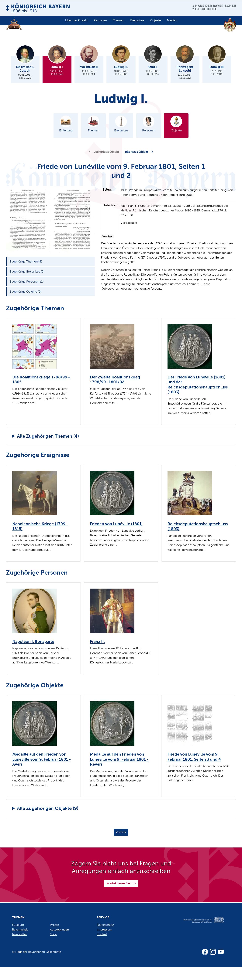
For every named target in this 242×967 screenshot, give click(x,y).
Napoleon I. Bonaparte (33, 641)
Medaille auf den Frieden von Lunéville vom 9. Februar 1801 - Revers (119, 759)
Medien (172, 20)
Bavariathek (20, 929)
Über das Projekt (76, 20)
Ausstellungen (59, 929)
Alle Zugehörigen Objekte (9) (47, 808)
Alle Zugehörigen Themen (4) (48, 436)
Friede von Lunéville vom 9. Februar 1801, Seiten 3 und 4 (194, 757)
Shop (53, 934)
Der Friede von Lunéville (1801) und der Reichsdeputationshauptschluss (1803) (198, 385)
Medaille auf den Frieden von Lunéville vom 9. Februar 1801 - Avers (41, 759)
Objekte (155, 20)
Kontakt (102, 934)
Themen (118, 20)
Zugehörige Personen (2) (27, 281)
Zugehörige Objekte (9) (26, 291)
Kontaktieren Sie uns (121, 883)
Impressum (104, 929)
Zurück (121, 832)
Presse (54, 924)
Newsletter (19, 934)
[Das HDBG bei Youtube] (221, 952)
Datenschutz (105, 924)
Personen (100, 20)
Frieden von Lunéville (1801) (116, 523)
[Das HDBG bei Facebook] (205, 952)
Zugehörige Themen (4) (26, 261)
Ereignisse (137, 20)
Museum (18, 924)
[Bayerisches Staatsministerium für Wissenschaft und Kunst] (199, 923)
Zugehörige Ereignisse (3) (27, 271)
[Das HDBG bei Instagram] (213, 952)
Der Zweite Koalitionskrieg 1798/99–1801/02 (115, 380)
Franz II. (97, 641)
